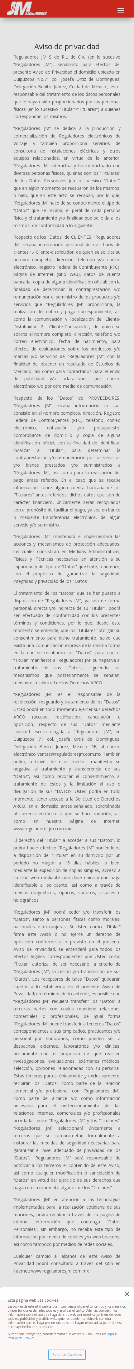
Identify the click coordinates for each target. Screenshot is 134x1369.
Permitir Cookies (67, 1354)
